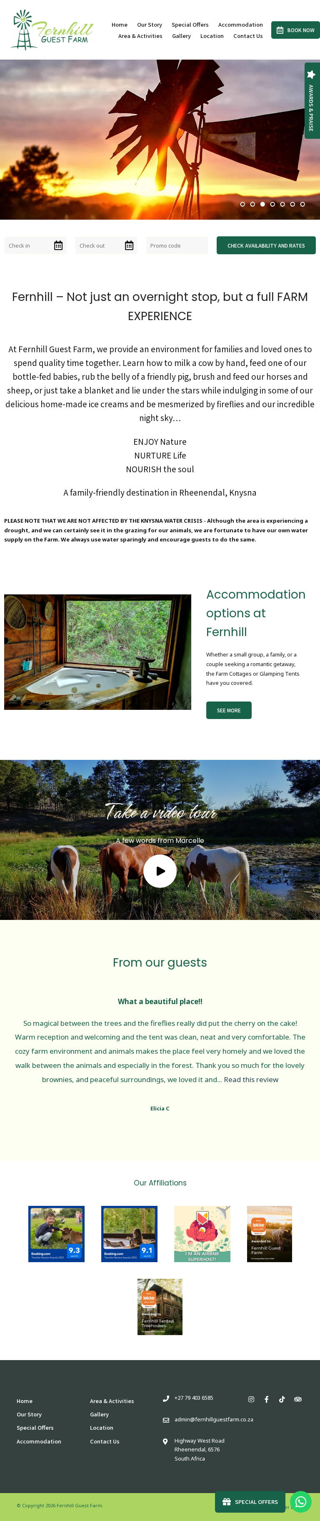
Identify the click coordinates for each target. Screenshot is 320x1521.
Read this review (251, 1079)
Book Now (301, 29)
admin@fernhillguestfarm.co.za (214, 1419)
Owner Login (288, 1507)
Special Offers (190, 24)
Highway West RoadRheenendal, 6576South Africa (200, 1449)
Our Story (149, 24)
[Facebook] (266, 1399)
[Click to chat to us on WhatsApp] (301, 1502)
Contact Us (248, 36)
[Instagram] (251, 1399)
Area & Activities (140, 36)
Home (120, 24)
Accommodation (240, 24)
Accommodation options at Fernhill (256, 613)
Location (212, 36)
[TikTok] (282, 1399)
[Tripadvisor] (297, 1399)
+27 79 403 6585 (194, 1397)
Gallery (181, 36)
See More (229, 710)
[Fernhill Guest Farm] (52, 29)
